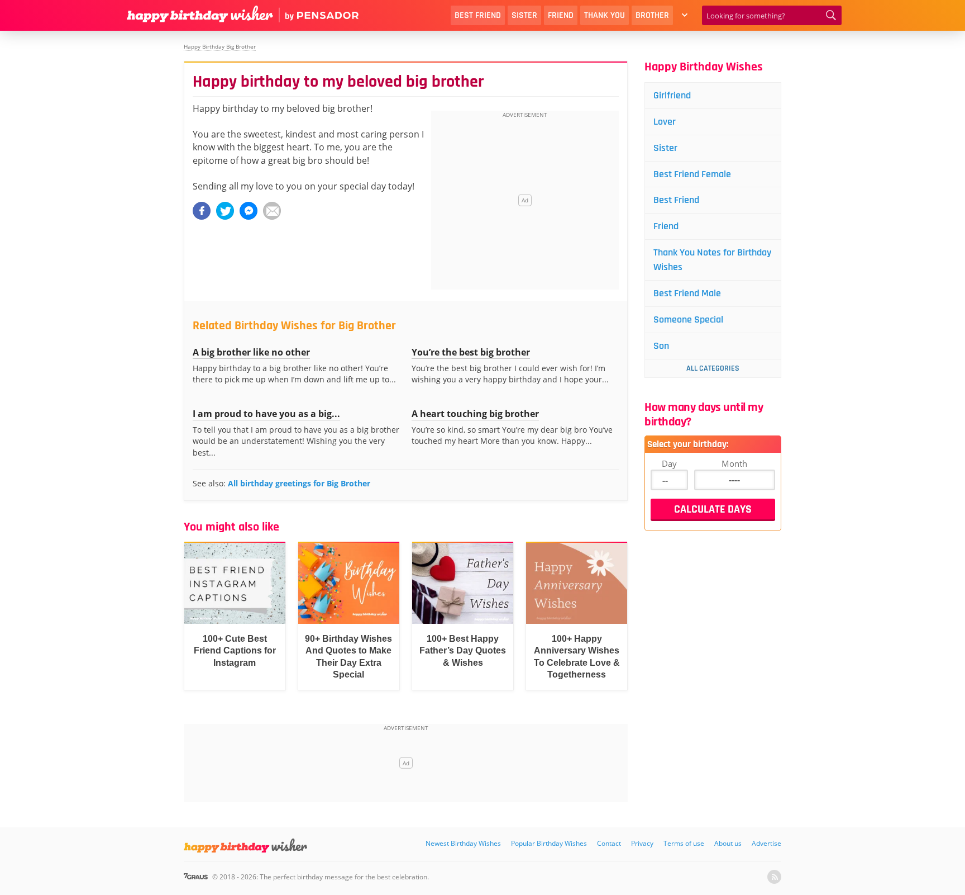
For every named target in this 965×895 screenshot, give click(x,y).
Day (669, 463)
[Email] (272, 211)
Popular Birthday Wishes (549, 843)
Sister (524, 15)
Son (661, 345)
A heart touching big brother (475, 414)
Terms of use (683, 843)
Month (734, 463)
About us (728, 843)
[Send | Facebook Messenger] (248, 211)
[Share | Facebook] (202, 211)
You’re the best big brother (471, 352)
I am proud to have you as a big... (266, 414)
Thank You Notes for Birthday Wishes (712, 259)
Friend (561, 15)
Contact (609, 843)
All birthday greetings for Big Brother (299, 483)
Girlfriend (672, 95)
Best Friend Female (692, 174)
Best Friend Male (687, 293)
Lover (664, 121)
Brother (652, 15)
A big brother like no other (251, 352)
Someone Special (688, 319)
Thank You (604, 15)
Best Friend (478, 15)
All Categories (712, 368)
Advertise (766, 843)
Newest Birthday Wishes (463, 843)
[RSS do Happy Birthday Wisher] (774, 877)
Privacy (642, 843)
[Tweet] (225, 211)
